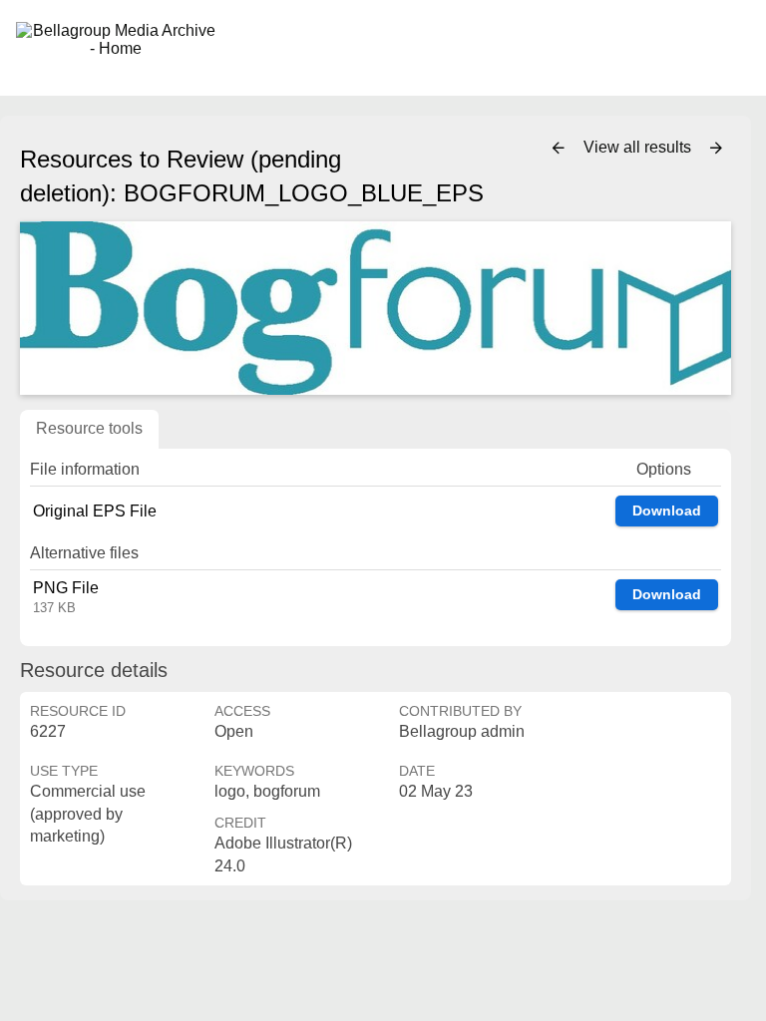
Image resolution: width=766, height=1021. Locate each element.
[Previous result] (559, 149)
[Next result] (716, 149)
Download (666, 510)
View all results (639, 147)
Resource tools (89, 428)
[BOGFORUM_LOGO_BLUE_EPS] (375, 308)
